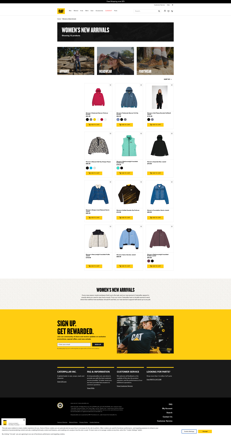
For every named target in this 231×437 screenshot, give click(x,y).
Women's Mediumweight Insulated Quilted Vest (127, 162)
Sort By (167, 79)
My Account (167, 409)
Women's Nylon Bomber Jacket (126, 255)
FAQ (168, 5)
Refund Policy (73, 422)
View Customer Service (125, 386)
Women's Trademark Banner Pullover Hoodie (97, 114)
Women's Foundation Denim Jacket (158, 210)
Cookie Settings (189, 431)
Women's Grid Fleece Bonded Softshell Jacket (159, 114)
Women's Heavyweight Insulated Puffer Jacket (98, 255)
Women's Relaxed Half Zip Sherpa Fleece (98, 162)
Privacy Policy (83, 422)
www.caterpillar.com (83, 403)
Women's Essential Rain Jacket (156, 162)
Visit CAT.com (62, 382)
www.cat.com (74, 403)
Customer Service (159, 5)
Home (59, 19)
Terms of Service (62, 422)
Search (169, 413)
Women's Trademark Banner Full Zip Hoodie (127, 114)
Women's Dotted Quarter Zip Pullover (127, 210)
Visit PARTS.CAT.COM (154, 379)
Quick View (98, 108)
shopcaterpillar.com (61, 11)
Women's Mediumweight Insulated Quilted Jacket (157, 255)
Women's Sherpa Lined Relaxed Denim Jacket (97, 211)
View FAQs (90, 388)
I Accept (205, 431)
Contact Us (167, 417)
